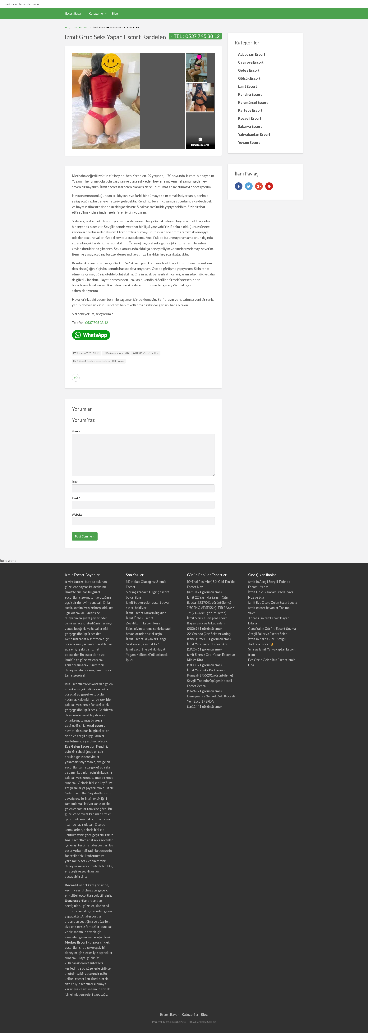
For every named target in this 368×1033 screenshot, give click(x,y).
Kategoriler (96, 13)
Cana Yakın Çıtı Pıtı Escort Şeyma (272, 629)
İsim (75, 481)
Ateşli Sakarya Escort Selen (267, 634)
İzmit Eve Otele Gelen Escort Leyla (272, 602)
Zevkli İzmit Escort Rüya (143, 623)
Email (76, 498)
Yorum (76, 431)
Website (77, 514)
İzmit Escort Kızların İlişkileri (146, 613)
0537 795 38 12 (202, 36)
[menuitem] (73, 13)
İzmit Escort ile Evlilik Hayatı (146, 649)
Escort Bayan (73, 13)
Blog (115, 13)
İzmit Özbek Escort (139, 618)
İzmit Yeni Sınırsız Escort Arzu (208, 644)
